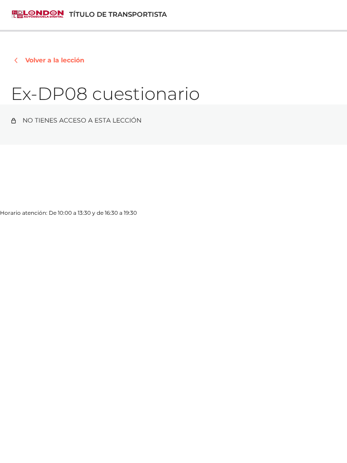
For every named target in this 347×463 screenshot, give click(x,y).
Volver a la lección (54, 60)
